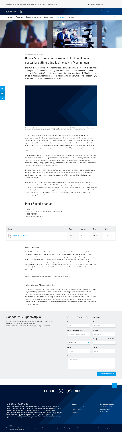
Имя (68, 322)
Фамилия (96, 322)
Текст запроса (71, 356)
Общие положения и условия (86, 428)
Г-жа (80, 317)
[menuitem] (9, 17)
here (35, 326)
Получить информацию (106, 373)
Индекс (69, 347)
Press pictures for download (20, 235)
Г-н (71, 317)
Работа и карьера (103, 428)
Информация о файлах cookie (15, 428)
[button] (115, 17)
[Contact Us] (102, 12)
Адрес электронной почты (75, 330)
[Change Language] (108, 11)
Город (95, 347)
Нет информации (94, 317)
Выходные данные (34, 428)
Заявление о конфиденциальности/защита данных (58, 428)
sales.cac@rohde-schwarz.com (105, 410)
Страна (69, 339)
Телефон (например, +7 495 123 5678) (103, 339)
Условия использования (16, 429)
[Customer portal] (114, 11)
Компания (96, 330)
